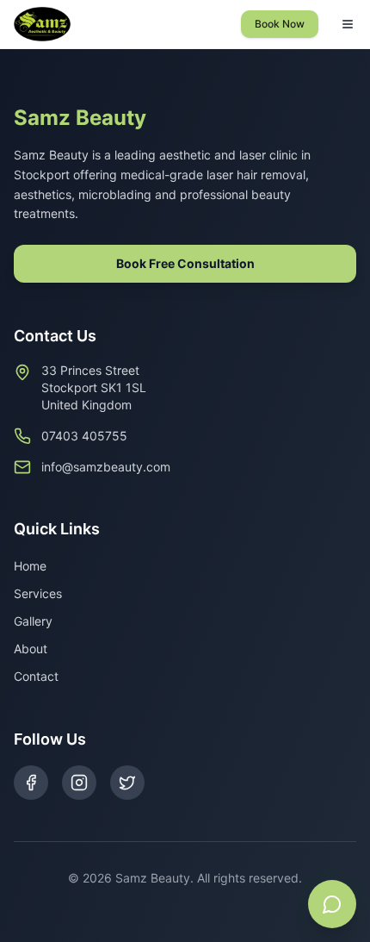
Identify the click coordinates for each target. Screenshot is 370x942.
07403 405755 (84, 435)
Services (38, 593)
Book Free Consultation (185, 263)
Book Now (280, 23)
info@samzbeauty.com (105, 466)
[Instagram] (79, 782)
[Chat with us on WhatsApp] (332, 904)
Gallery (33, 621)
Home (30, 565)
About (30, 648)
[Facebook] (31, 782)
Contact (36, 676)
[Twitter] (127, 782)
